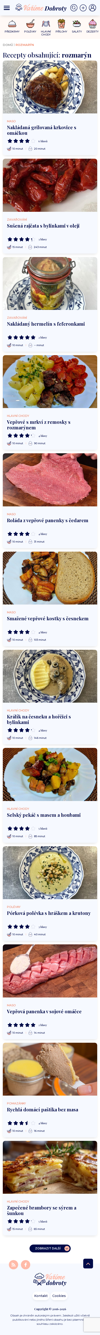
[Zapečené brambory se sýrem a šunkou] (50, 1167)
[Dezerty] (93, 23)
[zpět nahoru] (88, 1263)
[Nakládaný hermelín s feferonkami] (50, 283)
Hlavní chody (18, 416)
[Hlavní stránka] (50, 1280)
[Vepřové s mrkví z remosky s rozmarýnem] (50, 381)
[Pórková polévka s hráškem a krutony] (50, 872)
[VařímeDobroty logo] (41, 8)
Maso (11, 121)
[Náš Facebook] (25, 1264)
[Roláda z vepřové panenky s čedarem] (50, 479)
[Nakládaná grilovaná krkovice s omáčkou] (50, 87)
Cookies (59, 1296)
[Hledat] (75, 8)
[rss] (14, 1264)
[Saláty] (77, 23)
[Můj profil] (92, 8)
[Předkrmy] (12, 23)
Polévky (13, 907)
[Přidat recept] (84, 8)
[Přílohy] (61, 23)
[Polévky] (30, 23)
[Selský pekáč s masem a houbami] (50, 774)
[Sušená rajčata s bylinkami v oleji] (50, 185)
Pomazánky (16, 1103)
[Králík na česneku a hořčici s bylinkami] (50, 676)
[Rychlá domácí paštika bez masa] (50, 1069)
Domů (8, 45)
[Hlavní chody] (46, 24)
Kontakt (41, 1296)
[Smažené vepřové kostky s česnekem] (50, 578)
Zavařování (17, 219)
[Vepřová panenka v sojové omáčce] (50, 970)
